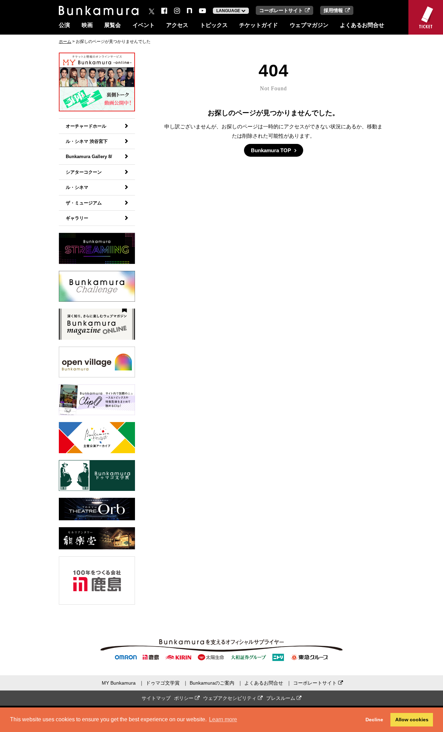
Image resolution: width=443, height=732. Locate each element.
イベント (144, 25)
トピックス (214, 25)
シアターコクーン (84, 172)
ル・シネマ (77, 187)
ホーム (65, 41)
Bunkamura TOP (271, 150)
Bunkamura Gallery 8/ (89, 156)
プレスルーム (281, 698)
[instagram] (177, 11)
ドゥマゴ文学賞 (163, 682)
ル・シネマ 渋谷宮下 (87, 141)
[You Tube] (202, 11)
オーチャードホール (86, 126)
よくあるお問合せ (362, 25)
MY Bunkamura (119, 682)
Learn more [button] (223, 719)
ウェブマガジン (309, 25)
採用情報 (333, 10)
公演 (64, 25)
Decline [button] (374, 719)
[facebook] (164, 11)
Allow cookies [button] (411, 719)
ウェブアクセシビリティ (230, 698)
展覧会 (112, 25)
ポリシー (184, 698)
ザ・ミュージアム (84, 202)
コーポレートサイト (281, 10)
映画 (87, 25)
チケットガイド (258, 25)
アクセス (177, 25)
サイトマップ (156, 698)
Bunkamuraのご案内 (212, 682)
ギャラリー (77, 218)
